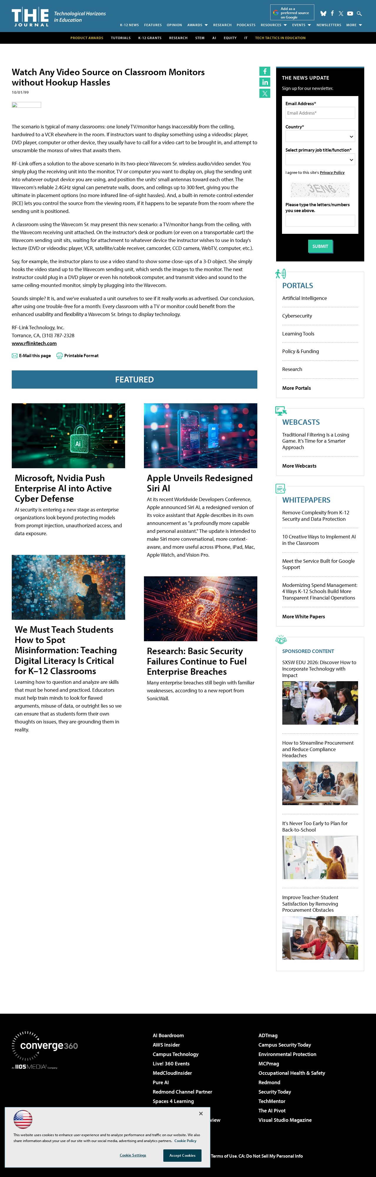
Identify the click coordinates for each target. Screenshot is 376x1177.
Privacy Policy (332, 172)
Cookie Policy (185, 1140)
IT (246, 38)
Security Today (274, 1091)
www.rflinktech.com (34, 343)
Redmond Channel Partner (182, 1091)
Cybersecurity (297, 315)
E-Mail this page (35, 355)
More (351, 25)
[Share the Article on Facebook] (264, 71)
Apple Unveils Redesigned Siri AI (200, 483)
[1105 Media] (47, 1099)
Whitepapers (306, 499)
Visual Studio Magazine (285, 1119)
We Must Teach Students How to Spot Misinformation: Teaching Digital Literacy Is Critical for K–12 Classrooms (66, 649)
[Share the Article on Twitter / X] (264, 93)
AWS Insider (166, 1044)
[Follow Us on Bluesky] (323, 13)
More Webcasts (299, 465)
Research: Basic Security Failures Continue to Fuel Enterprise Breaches (197, 661)
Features (153, 25)
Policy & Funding (300, 351)
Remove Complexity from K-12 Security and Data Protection (315, 515)
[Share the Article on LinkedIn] (264, 82)
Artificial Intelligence (304, 298)
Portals (297, 285)
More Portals (296, 388)
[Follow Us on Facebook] (332, 13)
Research (222, 25)
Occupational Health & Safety (291, 1072)
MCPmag (268, 1063)
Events (299, 25)
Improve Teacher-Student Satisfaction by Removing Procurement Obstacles (310, 903)
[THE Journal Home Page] (59, 16)
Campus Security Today (284, 1044)
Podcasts (246, 25)
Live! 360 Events (171, 1063)
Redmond (269, 1082)
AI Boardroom (168, 1035)
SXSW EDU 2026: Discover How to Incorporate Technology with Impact (319, 668)
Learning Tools (298, 333)
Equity (230, 38)
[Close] (200, 1113)
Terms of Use (224, 1156)
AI (214, 38)
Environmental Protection (287, 1054)
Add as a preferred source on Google (295, 12)
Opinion (174, 25)
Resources (271, 25)
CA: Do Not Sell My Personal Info (271, 1156)
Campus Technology (176, 1054)
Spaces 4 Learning (173, 1101)
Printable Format (81, 355)
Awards (194, 25)
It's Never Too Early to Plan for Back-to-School (315, 826)
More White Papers (303, 616)
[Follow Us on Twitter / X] (341, 13)
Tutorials (121, 38)
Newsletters (329, 25)
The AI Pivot (272, 1110)
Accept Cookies (182, 1155)
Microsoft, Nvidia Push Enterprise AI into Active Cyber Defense (63, 488)
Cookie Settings (133, 1155)
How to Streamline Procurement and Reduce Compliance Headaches (318, 749)
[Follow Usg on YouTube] (350, 13)
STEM (200, 38)
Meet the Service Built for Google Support (318, 564)
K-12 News (129, 25)
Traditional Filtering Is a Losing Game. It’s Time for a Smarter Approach (315, 441)
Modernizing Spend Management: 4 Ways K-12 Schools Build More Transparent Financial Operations (319, 591)
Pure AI (161, 1082)
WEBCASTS (301, 422)
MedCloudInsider (172, 1072)
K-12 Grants (150, 38)
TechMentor (271, 1101)
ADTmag (268, 1035)
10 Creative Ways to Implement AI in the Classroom (319, 539)
